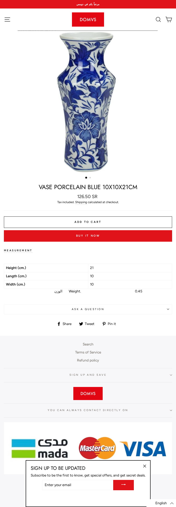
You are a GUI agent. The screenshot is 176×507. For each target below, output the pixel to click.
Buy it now (88, 235)
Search (88, 344)
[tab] (88, 251)
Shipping (81, 202)
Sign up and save (88, 374)
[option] (88, 4)
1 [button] (86, 178)
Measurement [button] (18, 250)
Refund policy (88, 360)
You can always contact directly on (88, 410)
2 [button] (90, 178)
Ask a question (88, 309)
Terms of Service (88, 352)
